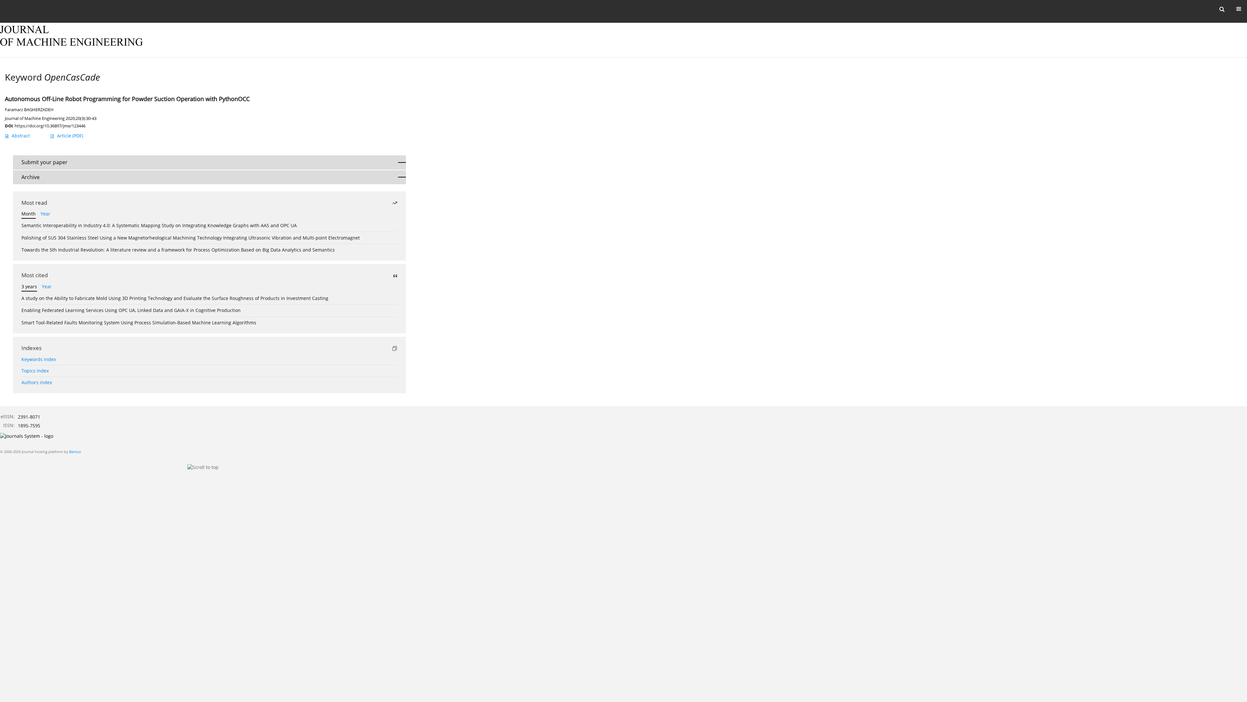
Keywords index (38, 359)
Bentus (75, 451)
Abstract (21, 136)
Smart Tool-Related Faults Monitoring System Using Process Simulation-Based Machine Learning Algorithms (138, 322)
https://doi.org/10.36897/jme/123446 (50, 126)
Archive (30, 177)
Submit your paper (44, 162)
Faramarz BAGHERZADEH (29, 109)
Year (45, 214)
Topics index (35, 371)
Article (70, 136)
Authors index (36, 382)
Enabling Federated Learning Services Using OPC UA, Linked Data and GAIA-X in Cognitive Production (131, 310)
